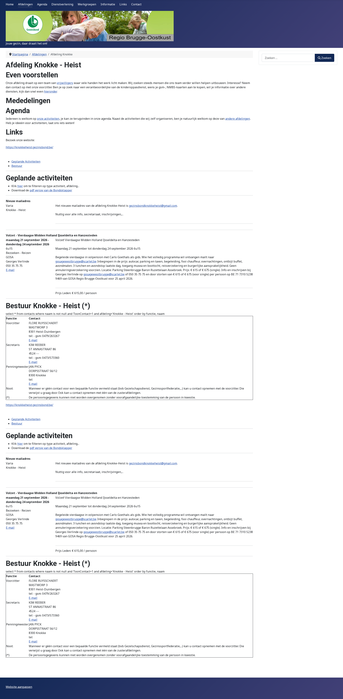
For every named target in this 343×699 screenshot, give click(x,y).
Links (123, 4)
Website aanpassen (19, 687)
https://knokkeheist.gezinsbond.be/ (29, 147)
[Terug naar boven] (336, 692)
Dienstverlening (62, 4)
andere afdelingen (237, 119)
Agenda (42, 4)
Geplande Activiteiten (25, 161)
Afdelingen (25, 4)
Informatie (108, 4)
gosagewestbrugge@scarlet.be (75, 261)
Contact (136, 4)
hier (20, 186)
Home (10, 4)
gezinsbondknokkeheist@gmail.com (153, 206)
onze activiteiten (48, 119)
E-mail (10, 270)
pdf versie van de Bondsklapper (51, 190)
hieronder (50, 91)
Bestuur (16, 166)
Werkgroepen (87, 4)
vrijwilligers (65, 83)
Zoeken (326, 58)
